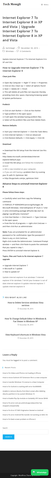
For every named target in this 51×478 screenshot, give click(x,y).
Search (5, 428)
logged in (17, 360)
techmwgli (10, 48)
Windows (10, 51)
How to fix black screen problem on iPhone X (19, 419)
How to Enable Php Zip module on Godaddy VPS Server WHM (25, 398)
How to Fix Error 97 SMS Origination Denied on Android (23, 410)
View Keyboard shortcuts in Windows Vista (25, 334)
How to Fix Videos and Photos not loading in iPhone (22, 373)
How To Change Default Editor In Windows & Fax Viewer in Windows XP (25, 320)
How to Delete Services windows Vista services (25, 304)
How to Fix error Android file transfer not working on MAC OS (25, 415)
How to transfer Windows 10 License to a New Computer (23, 382)
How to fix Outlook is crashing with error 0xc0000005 (22, 386)
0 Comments (25, 51)
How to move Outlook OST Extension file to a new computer (25, 377)
